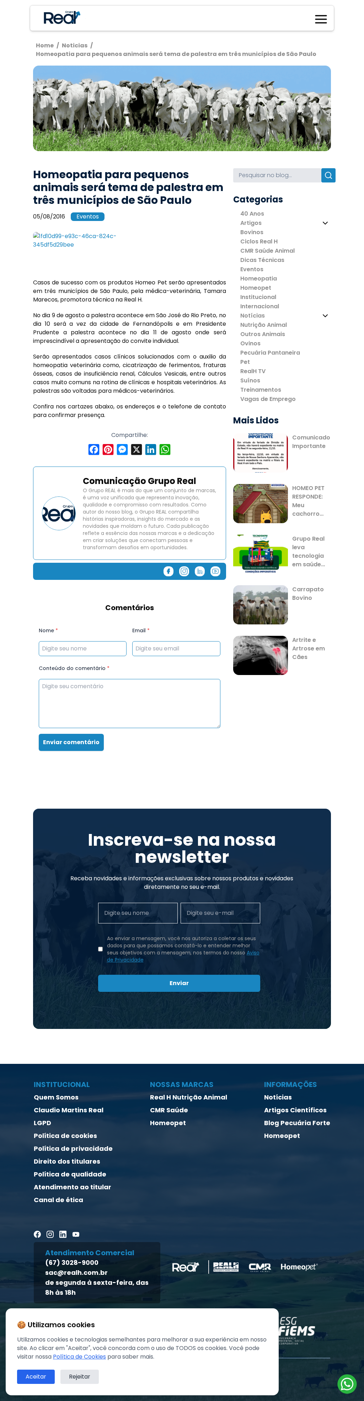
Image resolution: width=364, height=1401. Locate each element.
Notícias (252, 315)
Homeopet (255, 288)
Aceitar (36, 1376)
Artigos (251, 223)
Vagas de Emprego (268, 399)
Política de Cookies (79, 1357)
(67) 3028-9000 (71, 1262)
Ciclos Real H (259, 241)
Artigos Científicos (295, 1110)
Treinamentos (260, 390)
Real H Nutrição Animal (188, 1097)
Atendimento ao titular (72, 1187)
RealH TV (253, 371)
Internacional (259, 306)
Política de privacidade (73, 1148)
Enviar (179, 983)
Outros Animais (262, 334)
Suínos (250, 380)
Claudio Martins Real (68, 1110)
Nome (48, 630)
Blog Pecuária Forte (297, 1122)
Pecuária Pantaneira (270, 353)
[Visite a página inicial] (61, 18)
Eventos (87, 216)
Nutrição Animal (263, 325)
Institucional (258, 297)
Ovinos (250, 343)
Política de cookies (65, 1135)
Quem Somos (56, 1097)
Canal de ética (58, 1199)
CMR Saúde (169, 1110)
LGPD (42, 1122)
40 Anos (252, 214)
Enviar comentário (71, 742)
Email (141, 630)
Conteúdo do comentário (74, 668)
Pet (245, 362)
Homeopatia (258, 278)
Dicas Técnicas (262, 260)
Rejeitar (79, 1376)
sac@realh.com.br (76, 1272)
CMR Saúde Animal (267, 251)
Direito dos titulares (67, 1161)
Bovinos (251, 232)
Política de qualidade (70, 1174)
